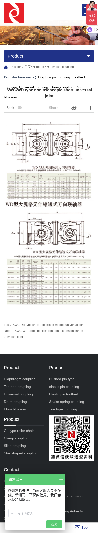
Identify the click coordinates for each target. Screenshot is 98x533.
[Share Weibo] (74, 108)
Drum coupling (15, 402)
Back (10, 108)
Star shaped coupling (20, 453)
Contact (11, 469)
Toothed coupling (17, 387)
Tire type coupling (63, 409)
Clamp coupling (16, 438)
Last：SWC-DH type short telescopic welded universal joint (44, 325)
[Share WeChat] (82, 108)
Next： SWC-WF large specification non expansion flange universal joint (43, 334)
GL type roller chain (19, 431)
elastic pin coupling (64, 387)
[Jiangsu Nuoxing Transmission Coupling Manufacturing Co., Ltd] (14, 13)
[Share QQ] (66, 108)
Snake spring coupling (66, 402)
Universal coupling (61, 67)
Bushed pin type (62, 379)
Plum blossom (15, 409)
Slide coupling (15, 446)
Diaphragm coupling (54, 77)
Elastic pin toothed (63, 394)
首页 (28, 67)
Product (39, 67)
